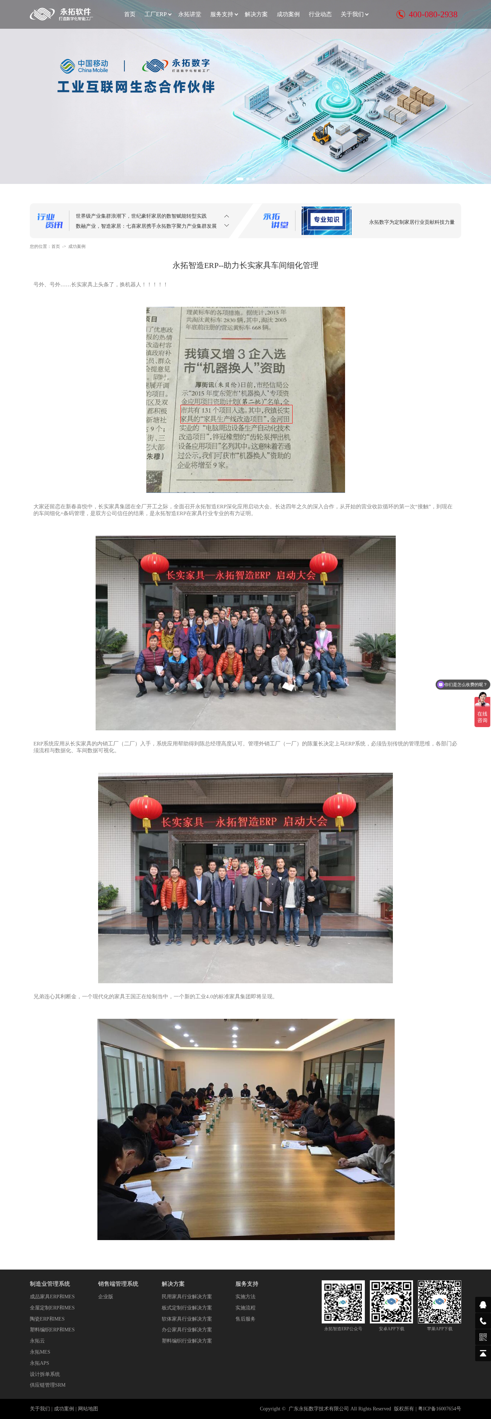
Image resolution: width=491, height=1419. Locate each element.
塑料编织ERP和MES (52, 1329)
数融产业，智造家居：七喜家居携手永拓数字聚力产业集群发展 (146, 215)
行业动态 (320, 14)
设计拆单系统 (45, 1374)
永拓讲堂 (189, 14)
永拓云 (37, 1341)
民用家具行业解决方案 (187, 1296)
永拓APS (39, 1363)
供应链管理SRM (47, 1385)
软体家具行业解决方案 (187, 1319)
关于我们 (352, 14)
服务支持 (221, 14)
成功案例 (288, 14)
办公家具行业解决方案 (187, 1329)
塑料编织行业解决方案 (187, 1341)
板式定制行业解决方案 (187, 1308)
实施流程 (245, 1308)
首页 (130, 14)
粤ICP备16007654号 (439, 1408)
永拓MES (40, 1352)
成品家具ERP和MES (52, 1296)
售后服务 (245, 1319)
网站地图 (88, 1408)
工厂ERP (155, 14)
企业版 (105, 1296)
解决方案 (256, 14)
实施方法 (245, 1296)
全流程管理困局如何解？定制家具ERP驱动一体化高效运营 (141, 225)
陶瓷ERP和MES (47, 1319)
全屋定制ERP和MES (52, 1308)
